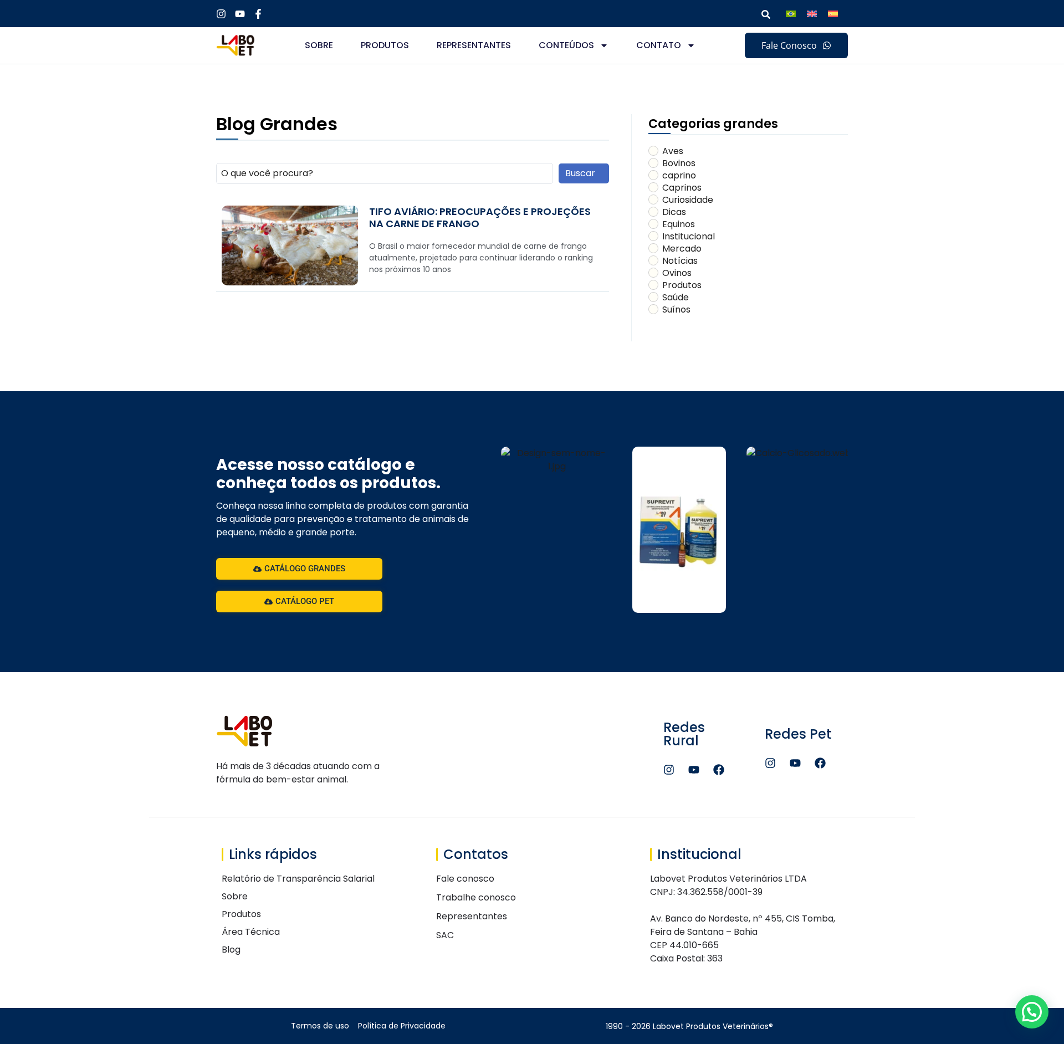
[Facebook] (719, 770)
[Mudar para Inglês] (811, 13)
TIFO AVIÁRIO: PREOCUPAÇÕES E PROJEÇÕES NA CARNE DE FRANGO (480, 217)
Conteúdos (566, 45)
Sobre (319, 45)
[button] (1031, 1011)
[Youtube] (694, 770)
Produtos (385, 45)
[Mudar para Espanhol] (832, 13)
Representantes (474, 45)
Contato (658, 45)
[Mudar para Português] (790, 13)
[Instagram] (669, 770)
